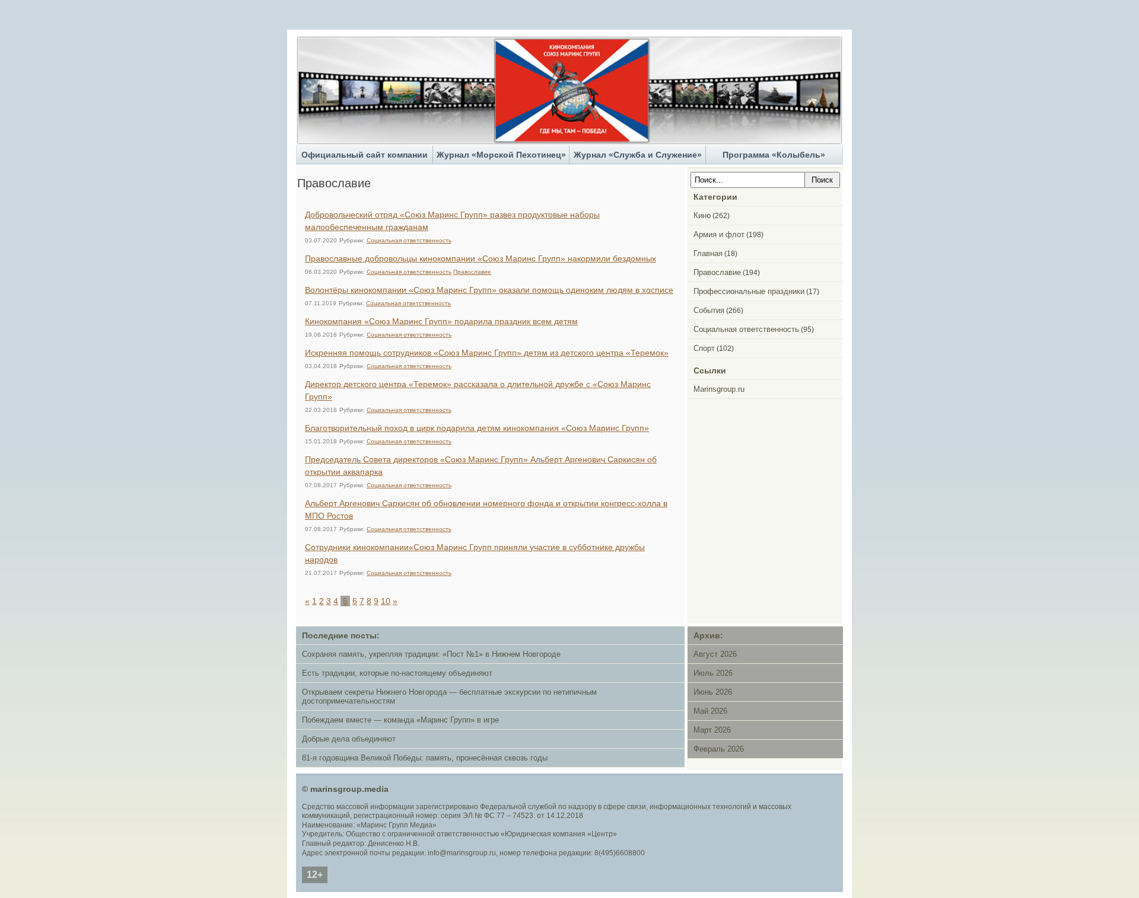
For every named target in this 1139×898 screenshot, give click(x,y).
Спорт (704, 348)
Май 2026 (710, 711)
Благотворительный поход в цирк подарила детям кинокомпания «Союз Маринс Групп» (477, 428)
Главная (708, 253)
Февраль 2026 (718, 748)
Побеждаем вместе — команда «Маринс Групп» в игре (400, 719)
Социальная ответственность (409, 240)
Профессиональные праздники (748, 291)
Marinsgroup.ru (719, 389)
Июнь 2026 (712, 692)
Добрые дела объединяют (349, 738)
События (708, 310)
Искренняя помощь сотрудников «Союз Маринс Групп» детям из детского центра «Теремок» (487, 352)
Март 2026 (712, 730)
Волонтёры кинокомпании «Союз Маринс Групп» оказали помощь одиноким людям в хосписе (489, 290)
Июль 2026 (713, 673)
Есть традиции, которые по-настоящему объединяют (397, 673)
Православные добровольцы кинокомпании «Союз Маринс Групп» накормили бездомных (480, 258)
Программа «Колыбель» (774, 154)
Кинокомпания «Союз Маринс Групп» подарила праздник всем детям (441, 321)
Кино (702, 215)
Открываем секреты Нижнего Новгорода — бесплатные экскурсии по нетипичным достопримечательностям (449, 696)
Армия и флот (719, 234)
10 (385, 601)
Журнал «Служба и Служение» (638, 154)
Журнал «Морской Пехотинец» (501, 154)
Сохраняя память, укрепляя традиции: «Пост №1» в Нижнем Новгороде (431, 654)
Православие (472, 272)
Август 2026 (715, 654)
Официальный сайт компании (364, 154)
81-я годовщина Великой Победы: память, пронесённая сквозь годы (425, 757)
